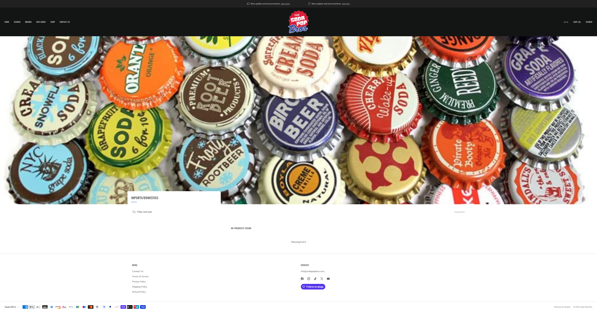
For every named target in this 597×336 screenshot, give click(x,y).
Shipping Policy (139, 286)
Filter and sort (144, 211)
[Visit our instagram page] (308, 278)
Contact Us (65, 22)
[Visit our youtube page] (328, 278)
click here (346, 3)
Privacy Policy (139, 281)
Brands (28, 22)
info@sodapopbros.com (312, 271)
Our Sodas (41, 22)
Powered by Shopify (562, 307)
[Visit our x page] (321, 278)
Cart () (577, 22)
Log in (566, 22)
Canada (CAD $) (10, 306)
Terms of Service (140, 276)
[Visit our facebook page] (302, 278)
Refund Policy (139, 291)
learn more (285, 3)
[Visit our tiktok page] (315, 278)
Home (7, 22)
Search (17, 22)
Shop (53, 22)
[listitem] (268, 3)
